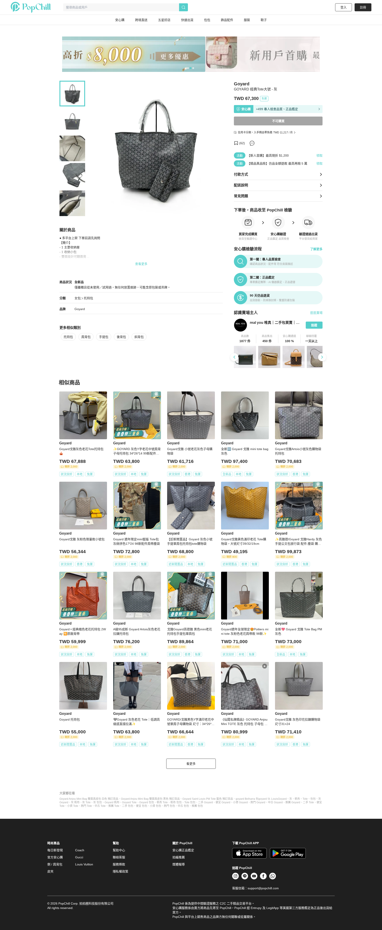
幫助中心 (119, 850)
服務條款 (119, 864)
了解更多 (316, 249)
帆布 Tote (162, 802)
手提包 (103, 337)
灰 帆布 (75, 802)
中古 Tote (100, 805)
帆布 (297, 798)
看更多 (191, 763)
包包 (313, 798)
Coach (79, 850)
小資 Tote (72, 805)
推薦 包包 (197, 805)
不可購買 (278, 121)
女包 (77, 298)
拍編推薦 (178, 857)
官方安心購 (55, 857)
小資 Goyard (240, 802)
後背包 (121, 337)
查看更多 (141, 264)
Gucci (79, 857)
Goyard (79, 309)
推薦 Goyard (292, 802)
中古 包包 (183, 805)
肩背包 (86, 337)
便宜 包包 (141, 805)
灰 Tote (86, 802)
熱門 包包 (169, 805)
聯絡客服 (119, 857)
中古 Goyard (275, 802)
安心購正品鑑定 (183, 850)
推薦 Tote (113, 805)
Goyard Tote (129, 802)
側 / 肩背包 (54, 864)
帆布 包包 (176, 802)
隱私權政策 (120, 871)
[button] (245, 338)
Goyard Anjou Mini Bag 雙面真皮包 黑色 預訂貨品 (150, 798)
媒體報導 (178, 864)
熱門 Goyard (257, 802)
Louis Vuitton (84, 864)
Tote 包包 (189, 802)
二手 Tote (308, 802)
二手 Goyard (205, 802)
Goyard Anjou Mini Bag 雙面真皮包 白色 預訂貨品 (88, 798)
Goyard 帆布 (112, 802)
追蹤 (314, 325)
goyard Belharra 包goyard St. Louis (257, 798)
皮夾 (50, 871)
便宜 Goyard (223, 802)
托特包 (88, 298)
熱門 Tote (86, 805)
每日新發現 (55, 850)
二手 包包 (127, 805)
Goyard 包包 (146, 802)
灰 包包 (97, 802)
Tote (305, 798)
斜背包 (139, 337)
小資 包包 (155, 805)
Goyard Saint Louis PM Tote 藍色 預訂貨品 (207, 798)
